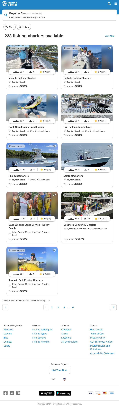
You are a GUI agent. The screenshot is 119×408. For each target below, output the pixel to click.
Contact (7, 342)
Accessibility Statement (102, 353)
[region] (32, 72)
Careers (7, 333)
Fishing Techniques (42, 329)
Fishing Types (39, 333)
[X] (12, 393)
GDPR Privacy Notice (101, 342)
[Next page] (113, 307)
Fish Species (39, 337)
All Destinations (69, 342)
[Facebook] (5, 393)
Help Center (96, 329)
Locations (66, 337)
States (64, 333)
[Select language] (64, 379)
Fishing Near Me (40, 342)
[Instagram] (18, 393)
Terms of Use (97, 333)
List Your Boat (59, 370)
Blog (5, 337)
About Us (8, 329)
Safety (6, 346)
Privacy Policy (97, 337)
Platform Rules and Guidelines (100, 347)
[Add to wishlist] (54, 48)
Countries (66, 329)
